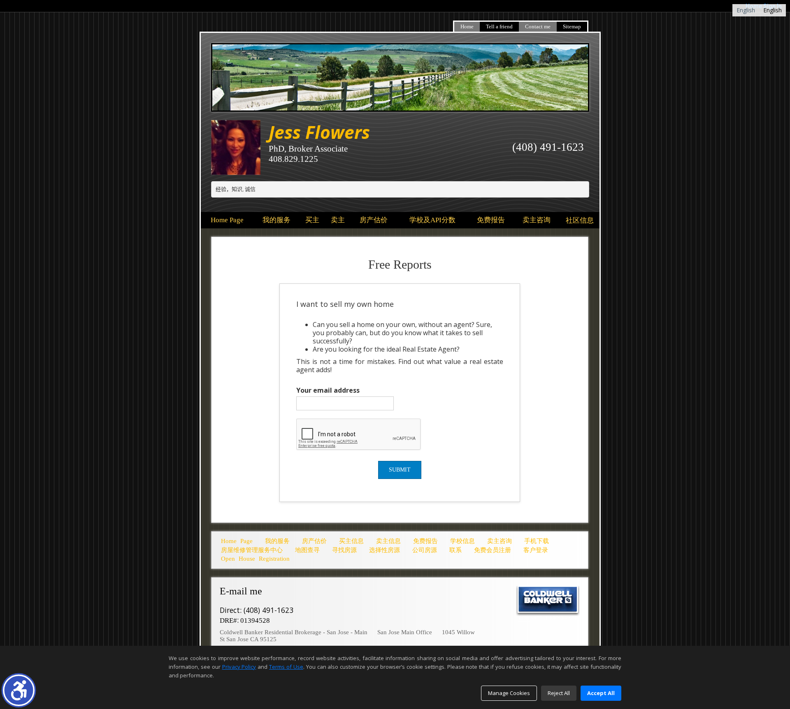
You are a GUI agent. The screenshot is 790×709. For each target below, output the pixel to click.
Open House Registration (255, 558)
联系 (455, 550)
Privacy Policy (239, 666)
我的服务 (276, 220)
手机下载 (536, 541)
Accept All (601, 693)
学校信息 (462, 541)
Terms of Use (286, 666)
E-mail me (242, 591)
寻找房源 (344, 550)
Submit (400, 470)
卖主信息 (388, 541)
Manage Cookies (509, 693)
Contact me (538, 26)
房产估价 (374, 220)
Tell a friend (499, 26)
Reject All (559, 693)
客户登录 (535, 550)
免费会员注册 (492, 550)
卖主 (338, 220)
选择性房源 (384, 550)
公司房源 (424, 550)
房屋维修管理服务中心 (252, 550)
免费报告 (491, 220)
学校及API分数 (432, 220)
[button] (19, 690)
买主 (312, 220)
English (746, 10)
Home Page (227, 220)
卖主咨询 (537, 220)
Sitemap (572, 26)
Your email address (328, 390)
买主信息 (351, 541)
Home (467, 26)
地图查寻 (307, 550)
